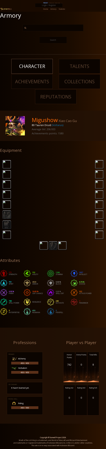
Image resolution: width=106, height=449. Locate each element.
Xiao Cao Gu (68, 120)
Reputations (55, 96)
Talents (79, 66)
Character (32, 66)
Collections (79, 81)
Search (53, 40)
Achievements (32, 81)
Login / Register (49, 5)
